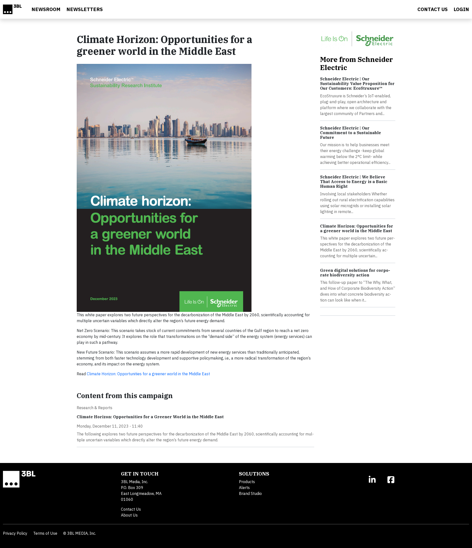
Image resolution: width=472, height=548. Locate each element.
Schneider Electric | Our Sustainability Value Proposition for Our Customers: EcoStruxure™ (357, 83)
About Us (129, 515)
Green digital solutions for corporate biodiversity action (355, 272)
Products (247, 481)
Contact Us (131, 509)
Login (461, 9)
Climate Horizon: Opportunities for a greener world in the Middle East (148, 373)
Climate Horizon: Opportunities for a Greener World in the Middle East (150, 416)
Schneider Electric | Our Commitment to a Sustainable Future (350, 133)
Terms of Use (45, 533)
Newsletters (84, 9)
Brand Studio (250, 493)
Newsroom (45, 9)
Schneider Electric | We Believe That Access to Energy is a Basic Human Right (353, 181)
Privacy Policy (15, 533)
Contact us (432, 9)
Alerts (244, 487)
